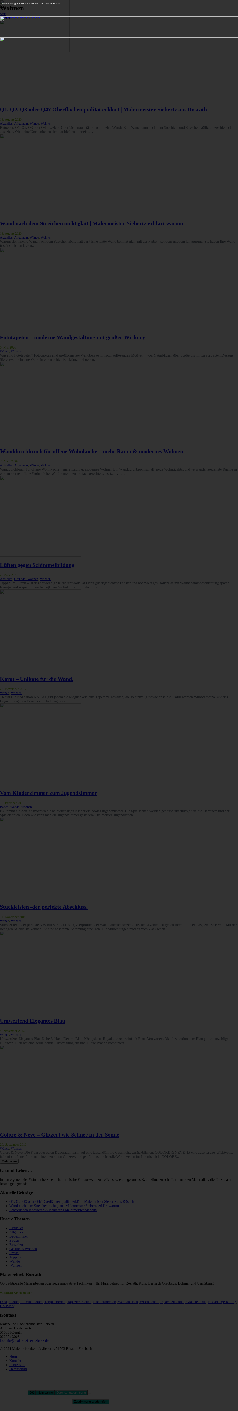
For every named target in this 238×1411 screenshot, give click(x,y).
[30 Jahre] (119, 248)
